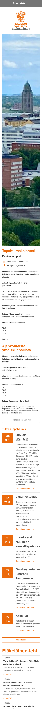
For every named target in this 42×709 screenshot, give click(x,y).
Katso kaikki (21, 640)
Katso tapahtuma (23, 489)
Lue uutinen (7, 674)
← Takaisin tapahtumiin (21, 420)
